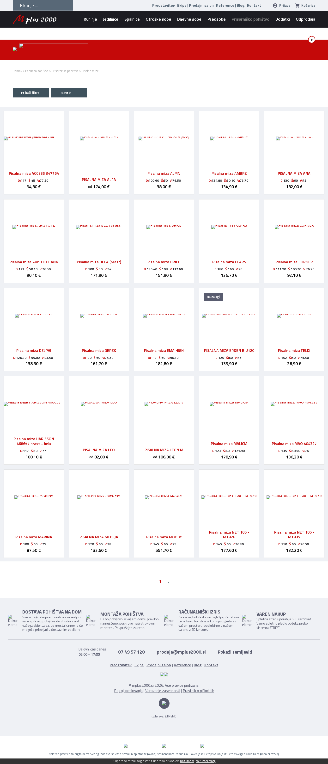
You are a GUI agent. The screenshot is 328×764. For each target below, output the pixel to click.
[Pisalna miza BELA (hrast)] (98, 227)
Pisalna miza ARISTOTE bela (34, 262)
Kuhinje (90, 19)
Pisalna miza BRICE (163, 262)
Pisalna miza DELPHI (33, 350)
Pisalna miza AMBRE (229, 173)
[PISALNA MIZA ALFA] (99, 138)
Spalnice (132, 19)
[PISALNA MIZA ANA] (294, 138)
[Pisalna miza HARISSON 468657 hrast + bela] (34, 404)
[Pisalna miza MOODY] (164, 497)
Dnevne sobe (189, 19)
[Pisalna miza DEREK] (98, 316)
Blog (241, 5)
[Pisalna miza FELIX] (294, 316)
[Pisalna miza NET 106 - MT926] (229, 497)
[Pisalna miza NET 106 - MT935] (294, 497)
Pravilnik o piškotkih (198, 690)
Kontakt (254, 5)
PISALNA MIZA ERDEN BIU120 (229, 350)
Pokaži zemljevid (235, 652)
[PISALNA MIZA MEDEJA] (98, 497)
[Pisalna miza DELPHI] (34, 316)
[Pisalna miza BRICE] (163, 227)
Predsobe (216, 19)
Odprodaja (305, 19)
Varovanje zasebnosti (162, 690)
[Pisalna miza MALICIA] (229, 404)
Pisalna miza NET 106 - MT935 (294, 534)
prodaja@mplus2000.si (181, 652)
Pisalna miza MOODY (164, 537)
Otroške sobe (158, 19)
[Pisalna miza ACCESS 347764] (34, 138)
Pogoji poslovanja (128, 690)
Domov (17, 70)
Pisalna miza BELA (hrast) (99, 262)
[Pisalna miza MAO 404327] (294, 404)
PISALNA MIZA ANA (294, 173)
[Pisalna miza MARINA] (33, 497)
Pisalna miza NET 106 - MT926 (229, 534)
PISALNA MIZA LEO (99, 450)
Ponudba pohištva (37, 70)
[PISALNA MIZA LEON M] (164, 404)
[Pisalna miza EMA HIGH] (164, 316)
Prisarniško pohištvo (250, 19)
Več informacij (206, 760)
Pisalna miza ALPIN (163, 173)
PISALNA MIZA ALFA (99, 179)
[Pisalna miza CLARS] (229, 227)
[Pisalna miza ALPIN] (164, 138)
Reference (225, 5)
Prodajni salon (201, 5)
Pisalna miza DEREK (99, 350)
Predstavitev (163, 5)
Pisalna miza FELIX (294, 350)
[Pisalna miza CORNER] (294, 227)
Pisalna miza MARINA (33, 537)
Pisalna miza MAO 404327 (294, 443)
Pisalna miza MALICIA (229, 443)
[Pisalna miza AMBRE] (229, 138)
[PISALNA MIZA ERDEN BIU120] (229, 316)
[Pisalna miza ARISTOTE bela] (33, 227)
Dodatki (282, 19)
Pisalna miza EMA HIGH (164, 350)
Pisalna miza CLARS (229, 262)
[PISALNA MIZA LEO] (99, 404)
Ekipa (182, 5)
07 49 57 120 (131, 652)
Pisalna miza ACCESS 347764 (34, 173)
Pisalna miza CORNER (294, 262)
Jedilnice (110, 19)
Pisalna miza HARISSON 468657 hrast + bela (33, 441)
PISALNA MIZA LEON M (164, 450)
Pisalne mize (90, 70)
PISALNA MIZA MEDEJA (98, 537)
